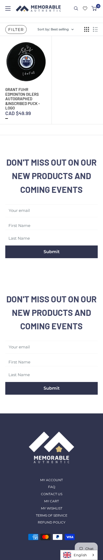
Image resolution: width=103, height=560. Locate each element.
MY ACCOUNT (51, 480)
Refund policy (51, 522)
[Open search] (76, 8)
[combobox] (79, 555)
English (80, 555)
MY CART (51, 501)
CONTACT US (51, 494)
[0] (94, 8)
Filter (16, 29)
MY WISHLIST (51, 508)
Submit (52, 251)
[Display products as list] (95, 29)
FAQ (51, 487)
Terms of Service (51, 515)
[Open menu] (8, 8)
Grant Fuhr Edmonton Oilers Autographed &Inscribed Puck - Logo (22, 98)
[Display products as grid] (86, 29)
